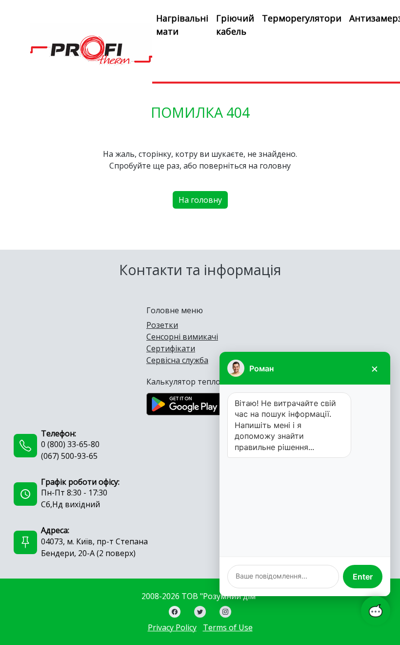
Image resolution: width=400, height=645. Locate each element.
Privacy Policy (172, 627)
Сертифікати (170, 348)
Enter (363, 576)
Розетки (162, 325)
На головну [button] (200, 199)
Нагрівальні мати (182, 24)
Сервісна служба (177, 360)
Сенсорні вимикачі (182, 336)
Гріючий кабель (235, 24)
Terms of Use (228, 627)
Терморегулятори (301, 18)
